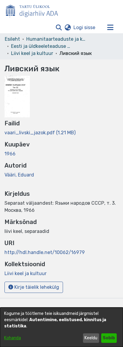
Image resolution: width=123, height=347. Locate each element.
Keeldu (90, 337)
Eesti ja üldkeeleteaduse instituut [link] (41, 46)
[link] (40, 132)
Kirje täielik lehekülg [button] (36, 287)
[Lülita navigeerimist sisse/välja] (110, 27)
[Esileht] (34, 9)
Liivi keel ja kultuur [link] (32, 53)
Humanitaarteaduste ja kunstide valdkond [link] (56, 39)
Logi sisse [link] (84, 27)
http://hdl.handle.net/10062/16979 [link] (44, 252)
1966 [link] (10, 154)
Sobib (109, 337)
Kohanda (12, 337)
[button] (58, 27)
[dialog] (61, 327)
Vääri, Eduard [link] (19, 175)
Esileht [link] (12, 39)
